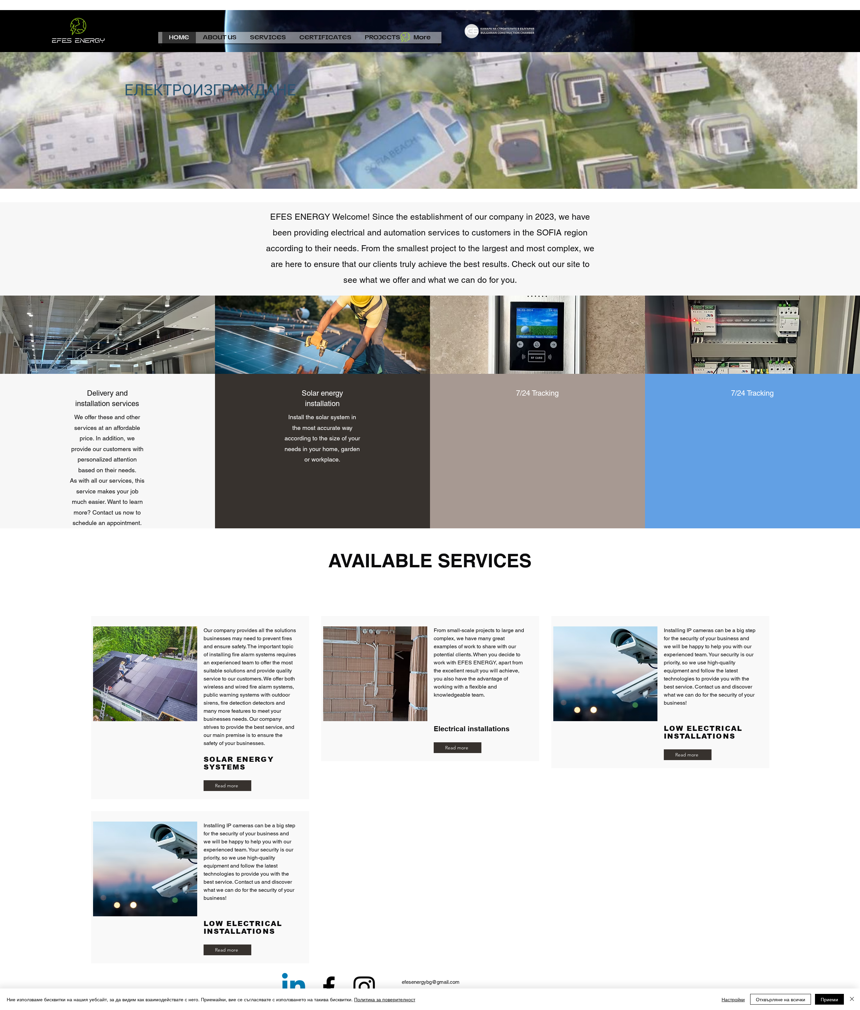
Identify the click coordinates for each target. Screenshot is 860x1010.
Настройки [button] (733, 999)
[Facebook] (328, 987)
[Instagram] (364, 987)
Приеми (829, 999)
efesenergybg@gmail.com (431, 982)
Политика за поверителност (384, 999)
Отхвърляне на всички (780, 999)
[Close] (852, 999)
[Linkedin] (293, 987)
